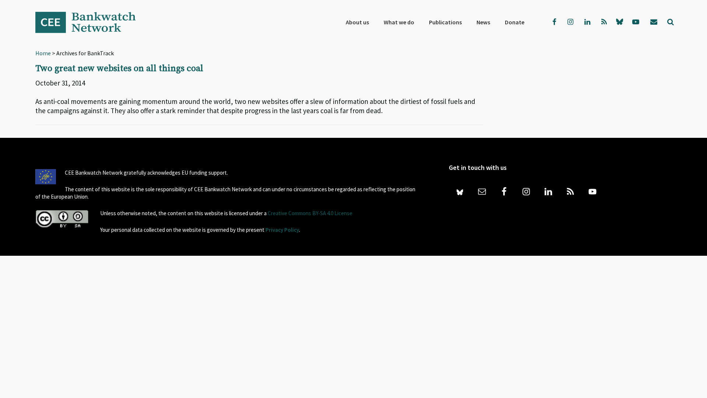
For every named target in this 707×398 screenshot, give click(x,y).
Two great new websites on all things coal (119, 68)
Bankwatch (90, 22)
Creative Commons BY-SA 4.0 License (310, 213)
